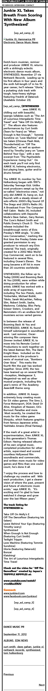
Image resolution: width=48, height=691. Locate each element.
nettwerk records (14, 650)
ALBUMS (8, 640)
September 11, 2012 (15, 634)
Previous (9, 674)
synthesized (33, 650)
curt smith (10, 647)
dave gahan (24, 647)
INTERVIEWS (19, 5)
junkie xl (38, 647)
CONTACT (30, 5)
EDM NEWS (21, 640)
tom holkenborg (13, 653)
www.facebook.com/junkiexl (20, 596)
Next (42, 685)
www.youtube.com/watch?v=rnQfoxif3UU (20, 582)
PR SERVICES (7, 5)
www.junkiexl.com (14, 593)
